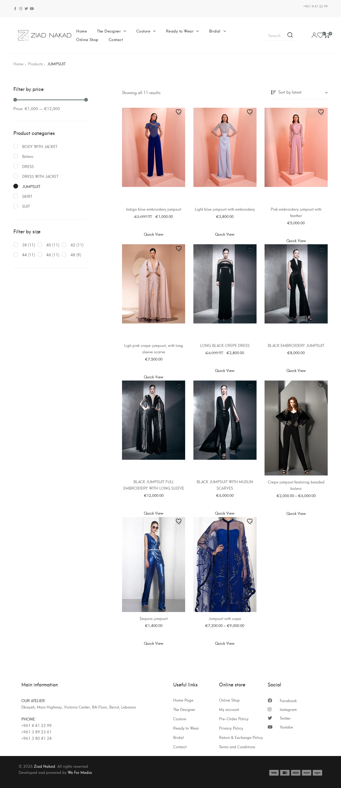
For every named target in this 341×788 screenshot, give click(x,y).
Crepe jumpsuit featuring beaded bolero (296, 485)
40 (48, 245)
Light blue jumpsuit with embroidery (225, 209)
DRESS (28, 166)
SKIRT (27, 196)
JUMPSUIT (31, 186)
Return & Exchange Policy (241, 737)
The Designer (109, 31)
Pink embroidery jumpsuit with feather (296, 212)
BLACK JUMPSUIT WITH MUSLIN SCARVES (225, 484)
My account (229, 709)
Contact (116, 39)
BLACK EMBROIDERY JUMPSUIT (296, 345)
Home (81, 31)
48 (73, 254)
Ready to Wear (180, 31)
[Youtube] (32, 8)
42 (73, 245)
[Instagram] (20, 8)
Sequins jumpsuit (154, 618)
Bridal (215, 31)
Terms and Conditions (237, 746)
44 (24, 254)
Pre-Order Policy (234, 718)
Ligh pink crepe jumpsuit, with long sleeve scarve (153, 348)
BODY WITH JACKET (39, 146)
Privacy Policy (231, 728)
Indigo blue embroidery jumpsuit (153, 209)
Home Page (183, 700)
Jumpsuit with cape (225, 618)
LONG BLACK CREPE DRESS (225, 345)
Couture (143, 31)
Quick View (153, 234)
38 (24, 245)
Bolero (27, 156)
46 (48, 254)
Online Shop (87, 39)
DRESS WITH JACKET (40, 176)
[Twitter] (26, 8)
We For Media (80, 772)
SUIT (26, 206)
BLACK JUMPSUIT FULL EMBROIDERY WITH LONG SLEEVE (153, 484)
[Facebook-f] (15, 8)
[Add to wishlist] (179, 114)
